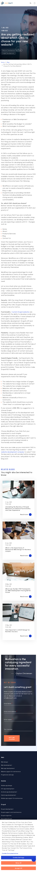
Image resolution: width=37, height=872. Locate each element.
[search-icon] (30, 3)
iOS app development (7, 789)
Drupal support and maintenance (11, 812)
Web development (6, 765)
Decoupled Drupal (6, 818)
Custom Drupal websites (21, 312)
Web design (4, 762)
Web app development (8, 768)
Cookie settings (18, 857)
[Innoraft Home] (7, 3)
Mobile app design (6, 785)
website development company (12, 452)
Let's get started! (12, 738)
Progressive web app (7, 775)
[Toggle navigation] (34, 3)
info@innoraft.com (10, 698)
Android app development (9, 792)
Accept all (18, 868)
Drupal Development (8, 53)
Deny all (18, 863)
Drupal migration (6, 815)
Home (3, 62)
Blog (8, 62)
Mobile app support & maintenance (12, 798)
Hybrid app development (8, 795)
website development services (11, 50)
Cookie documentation (10, 853)
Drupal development (7, 809)
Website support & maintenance (11, 771)
